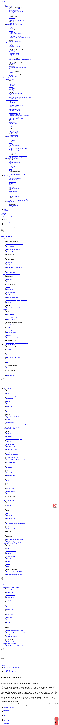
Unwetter (11, 195)
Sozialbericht (12, 122)
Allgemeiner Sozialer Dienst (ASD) (17, 105)
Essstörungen (12, 119)
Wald (10, 170)
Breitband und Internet (14, 145)
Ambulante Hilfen (13, 106)
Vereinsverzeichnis (13, 135)
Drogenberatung (13, 107)
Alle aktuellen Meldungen (15, 178)
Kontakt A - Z (12, 12)
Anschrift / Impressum (8, 707)
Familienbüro (12, 102)
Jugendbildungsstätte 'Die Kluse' (16, 93)
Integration (11, 126)
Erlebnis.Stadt (12, 84)
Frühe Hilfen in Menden (14, 109)
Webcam (5, 224)
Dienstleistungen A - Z (14, 10)
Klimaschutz (12, 163)
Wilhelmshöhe (12, 91)
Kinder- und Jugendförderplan (16, 118)
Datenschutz (6, 710)
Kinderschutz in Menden (14, 110)
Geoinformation (12, 140)
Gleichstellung (12, 124)
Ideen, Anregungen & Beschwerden (17, 8)
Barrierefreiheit (6, 712)
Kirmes (11, 31)
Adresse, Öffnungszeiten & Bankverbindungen (20, 59)
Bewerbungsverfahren (14, 54)
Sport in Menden (13, 130)
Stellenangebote (12, 51)
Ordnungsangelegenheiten (15, 33)
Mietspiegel (11, 144)
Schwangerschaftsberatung (15, 114)
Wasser (10, 169)
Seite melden (6, 723)
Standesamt (11, 28)
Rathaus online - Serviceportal (16, 11)
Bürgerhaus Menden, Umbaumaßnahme (18, 156)
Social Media (6, 720)
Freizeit (5, 209)
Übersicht (11, 187)
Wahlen (11, 75)
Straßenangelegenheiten (14, 150)
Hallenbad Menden (13, 131)
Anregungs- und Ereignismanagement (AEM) (19, 37)
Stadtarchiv (11, 89)
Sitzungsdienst (12, 66)
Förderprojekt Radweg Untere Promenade (18, 148)
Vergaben (11, 183)
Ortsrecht (11, 72)
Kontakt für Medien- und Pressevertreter (18, 208)
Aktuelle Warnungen (14, 188)
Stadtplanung (12, 139)
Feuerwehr (11, 38)
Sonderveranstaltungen (14, 83)
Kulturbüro (11, 81)
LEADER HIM (12, 153)
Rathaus (8, 42)
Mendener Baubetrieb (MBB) (16, 41)
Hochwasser (12, 192)
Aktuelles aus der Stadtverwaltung (14, 176)
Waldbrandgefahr (13, 191)
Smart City (11, 19)
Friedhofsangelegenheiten (15, 36)
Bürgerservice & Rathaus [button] (9, 5)
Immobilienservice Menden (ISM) (17, 173)
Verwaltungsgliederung (14, 46)
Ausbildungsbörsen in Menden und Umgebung (20, 97)
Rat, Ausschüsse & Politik (12, 61)
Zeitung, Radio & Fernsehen (12, 206)
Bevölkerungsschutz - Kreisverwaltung (18, 199)
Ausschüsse (12, 68)
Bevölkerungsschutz (11, 186)
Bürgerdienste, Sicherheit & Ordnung (14, 24)
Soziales (11, 127)
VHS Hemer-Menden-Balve (15, 98)
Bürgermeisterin (12, 45)
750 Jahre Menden (13, 205)
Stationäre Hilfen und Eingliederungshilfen (19, 115)
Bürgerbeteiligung (13, 76)
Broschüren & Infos (13, 23)
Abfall (10, 161)
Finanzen (11, 15)
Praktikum (11, 55)
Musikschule (12, 88)
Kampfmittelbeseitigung (14, 196)
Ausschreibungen (13, 179)
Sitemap (5, 715)
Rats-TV (11, 70)
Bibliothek (11, 85)
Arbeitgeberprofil (13, 50)
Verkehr (11, 149)
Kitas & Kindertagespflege (15, 113)
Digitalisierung (12, 18)
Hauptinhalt (3, 213)
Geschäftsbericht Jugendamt (15, 117)
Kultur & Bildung (10, 79)
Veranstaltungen (10, 201)
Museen (11, 87)
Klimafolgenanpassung (14, 162)
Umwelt (11, 167)
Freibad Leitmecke (13, 132)
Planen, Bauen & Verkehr (12, 136)
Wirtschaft (5, 210)
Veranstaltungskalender (14, 202)
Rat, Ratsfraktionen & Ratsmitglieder (17, 67)
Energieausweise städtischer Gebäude (17, 174)
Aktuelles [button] (5, 175)
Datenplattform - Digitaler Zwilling (17, 20)
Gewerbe (11, 35)
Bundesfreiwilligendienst (15, 57)
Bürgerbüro (11, 27)
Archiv (10, 184)
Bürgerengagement (13, 123)
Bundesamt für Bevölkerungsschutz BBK (18, 200)
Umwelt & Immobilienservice (13, 158)
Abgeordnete (12, 63)
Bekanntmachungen (13, 48)
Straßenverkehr (12, 32)
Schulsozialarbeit (13, 96)
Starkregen (11, 193)
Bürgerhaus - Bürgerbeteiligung (16, 157)
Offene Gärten (12, 166)
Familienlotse (12, 104)
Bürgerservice (9, 6)
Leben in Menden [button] (7, 77)
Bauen (10, 143)
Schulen (11, 94)
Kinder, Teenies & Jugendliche (16, 111)
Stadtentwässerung (13, 165)
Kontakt (5, 219)
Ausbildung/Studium (14, 53)
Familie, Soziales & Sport (12, 100)
